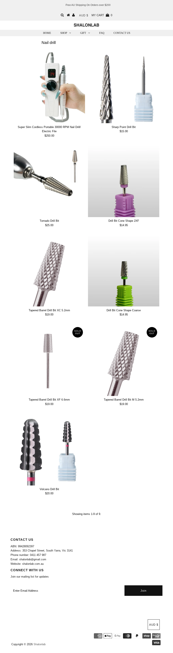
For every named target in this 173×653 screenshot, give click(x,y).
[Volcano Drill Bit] (49, 449)
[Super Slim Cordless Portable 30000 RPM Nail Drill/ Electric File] (49, 87)
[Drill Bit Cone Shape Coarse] (123, 271)
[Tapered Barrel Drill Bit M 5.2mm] (123, 360)
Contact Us (122, 32)
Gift (83, 32)
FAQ (101, 32)
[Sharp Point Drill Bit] (123, 87)
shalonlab (40, 644)
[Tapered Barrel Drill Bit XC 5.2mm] (49, 271)
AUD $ (83, 15)
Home (47, 32)
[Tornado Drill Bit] (49, 181)
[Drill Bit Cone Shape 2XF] (123, 181)
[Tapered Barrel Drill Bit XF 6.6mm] (49, 360)
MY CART (102, 15)
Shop (63, 32)
